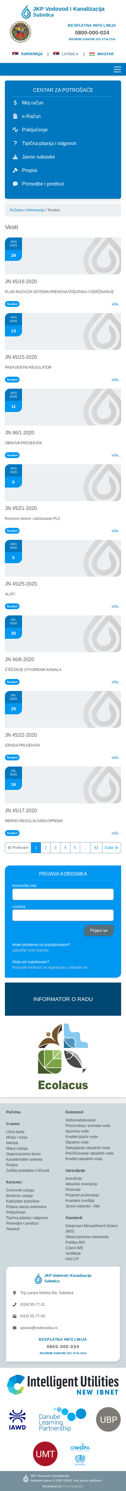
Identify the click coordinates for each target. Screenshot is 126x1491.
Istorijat (12, 1143)
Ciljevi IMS (74, 1248)
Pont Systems (73, 1486)
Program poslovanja (82, 1195)
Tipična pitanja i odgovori (27, 1218)
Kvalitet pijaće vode (81, 1137)
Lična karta (15, 1132)
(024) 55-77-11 (32, 1304)
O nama (13, 1124)
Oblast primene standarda (87, 1237)
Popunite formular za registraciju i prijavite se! (50, 967)
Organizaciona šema (23, 1154)
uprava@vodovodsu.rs (38, 1328)
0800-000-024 (63, 1346)
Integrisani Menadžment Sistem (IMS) (91, 1229)
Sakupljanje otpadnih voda (87, 1148)
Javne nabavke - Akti (82, 1206)
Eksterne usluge (19, 1196)
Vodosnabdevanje (80, 1120)
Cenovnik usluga (20, 1190)
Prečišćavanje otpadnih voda (89, 1153)
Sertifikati (73, 1253)
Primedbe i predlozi (22, 1223)
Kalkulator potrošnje (22, 1201)
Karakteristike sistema (24, 1159)
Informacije (35, 210)
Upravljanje (75, 1170)
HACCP (72, 1259)
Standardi (73, 1218)
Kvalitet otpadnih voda (83, 1159)
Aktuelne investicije (81, 1184)
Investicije (73, 1178)
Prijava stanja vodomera (26, 1207)
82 (96, 848)
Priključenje (16, 1212)
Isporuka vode (77, 1131)
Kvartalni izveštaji (79, 1201)
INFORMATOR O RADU (63, 999)
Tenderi (12, 304)
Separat (12, 1229)
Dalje (110, 848)
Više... (116, 304)
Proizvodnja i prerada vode (87, 1126)
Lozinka (18, 906)
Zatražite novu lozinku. (31, 950)
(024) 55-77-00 (32, 1316)
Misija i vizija (16, 1137)
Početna (17, 210)
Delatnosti (74, 1112)
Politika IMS (75, 1242)
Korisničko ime (24, 886)
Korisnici (14, 1182)
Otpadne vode (77, 1142)
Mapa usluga (17, 1148)
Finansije (73, 1189)
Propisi (12, 1165)
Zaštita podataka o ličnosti (27, 1170)
